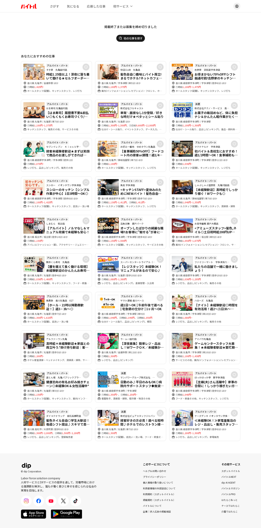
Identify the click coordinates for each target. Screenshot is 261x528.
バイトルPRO (228, 494)
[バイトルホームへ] (29, 6)
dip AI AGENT (228, 482)
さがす (54, 6)
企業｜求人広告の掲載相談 (157, 511)
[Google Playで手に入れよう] (66, 514)
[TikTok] (75, 501)
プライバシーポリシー (154, 476)
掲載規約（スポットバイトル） (159, 500)
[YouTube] (51, 501)
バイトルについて (152, 505)
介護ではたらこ (229, 511)
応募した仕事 (96, 6)
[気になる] (85, 67)
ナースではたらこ (230, 505)
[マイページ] (236, 6)
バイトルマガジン (230, 488)
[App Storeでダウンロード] (33, 514)
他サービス (121, 6)
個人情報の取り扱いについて (158, 482)
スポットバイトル (230, 471)
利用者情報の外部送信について (159, 488)
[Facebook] (38, 501)
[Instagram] (26, 501)
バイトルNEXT (228, 476)
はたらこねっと (229, 500)
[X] (63, 501)
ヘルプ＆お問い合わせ (154, 471)
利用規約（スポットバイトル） (159, 494)
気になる (73, 6)
